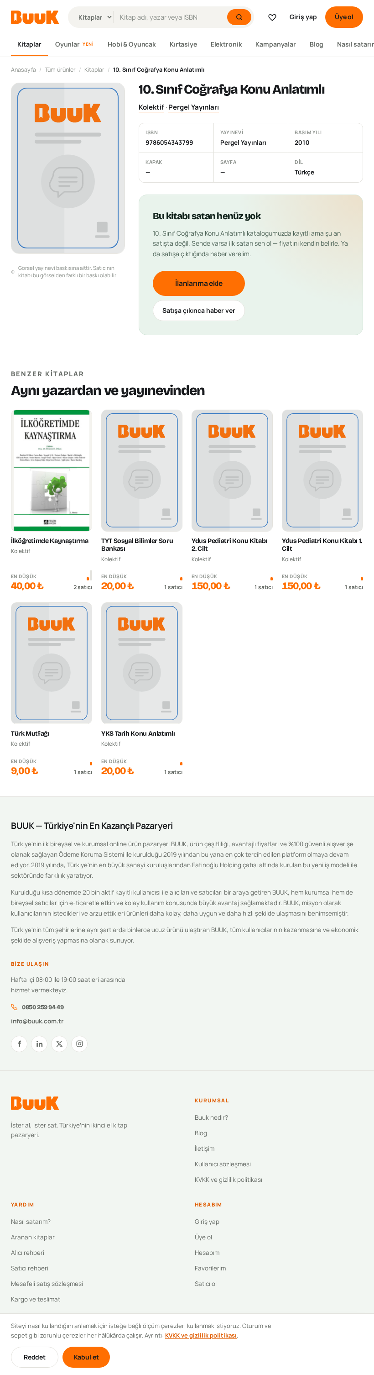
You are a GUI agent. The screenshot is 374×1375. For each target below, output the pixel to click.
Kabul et (86, 1357)
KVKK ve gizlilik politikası (228, 1179)
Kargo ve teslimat (35, 1299)
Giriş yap (303, 16)
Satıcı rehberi (29, 1268)
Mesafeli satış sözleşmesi (47, 1284)
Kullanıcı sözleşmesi (223, 1164)
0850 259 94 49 (42, 1007)
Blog (316, 44)
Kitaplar (29, 44)
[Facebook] (19, 1044)
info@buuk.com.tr (37, 1021)
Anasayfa (23, 70)
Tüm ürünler (60, 70)
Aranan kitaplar (33, 1237)
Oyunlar (74, 44)
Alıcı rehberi (27, 1253)
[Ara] (239, 17)
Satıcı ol (206, 1284)
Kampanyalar (275, 44)
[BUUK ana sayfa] (35, 17)
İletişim (204, 1148)
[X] (59, 1044)
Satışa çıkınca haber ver (198, 310)
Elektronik (226, 44)
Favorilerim (210, 1268)
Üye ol (344, 16)
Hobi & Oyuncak (132, 44)
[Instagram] (79, 1044)
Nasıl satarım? (31, 1221)
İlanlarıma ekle (199, 283)
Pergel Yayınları (193, 107)
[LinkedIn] (39, 1044)
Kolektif (151, 107)
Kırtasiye (183, 44)
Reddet (35, 1357)
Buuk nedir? (211, 1117)
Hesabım (207, 1253)
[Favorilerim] (272, 17)
